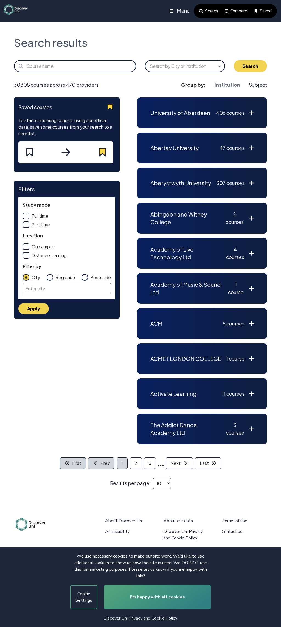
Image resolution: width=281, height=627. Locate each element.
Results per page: (130, 483)
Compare (238, 11)
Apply (33, 308)
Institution (227, 84)
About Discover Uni (124, 521)
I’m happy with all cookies (157, 597)
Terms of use (234, 521)
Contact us (232, 531)
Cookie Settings (83, 597)
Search (211, 11)
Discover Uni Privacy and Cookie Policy (140, 618)
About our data (178, 521)
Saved (266, 11)
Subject (258, 84)
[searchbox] (75, 66)
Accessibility (117, 531)
